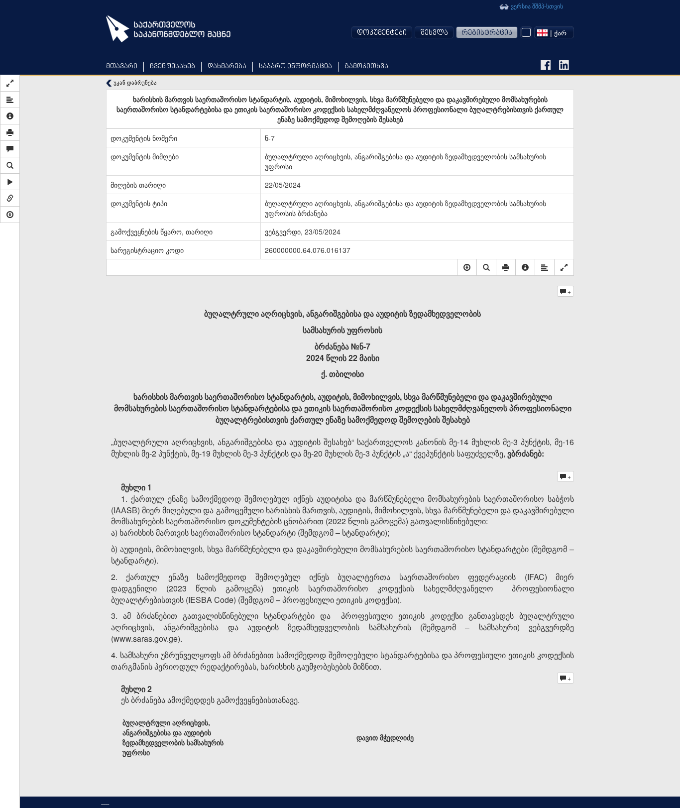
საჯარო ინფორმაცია (295, 66)
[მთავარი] (168, 28)
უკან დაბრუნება (134, 82)
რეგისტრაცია (486, 33)
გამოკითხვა (366, 66)
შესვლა (434, 33)
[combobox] (554, 32)
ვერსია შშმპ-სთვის (536, 5)
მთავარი (121, 66)
